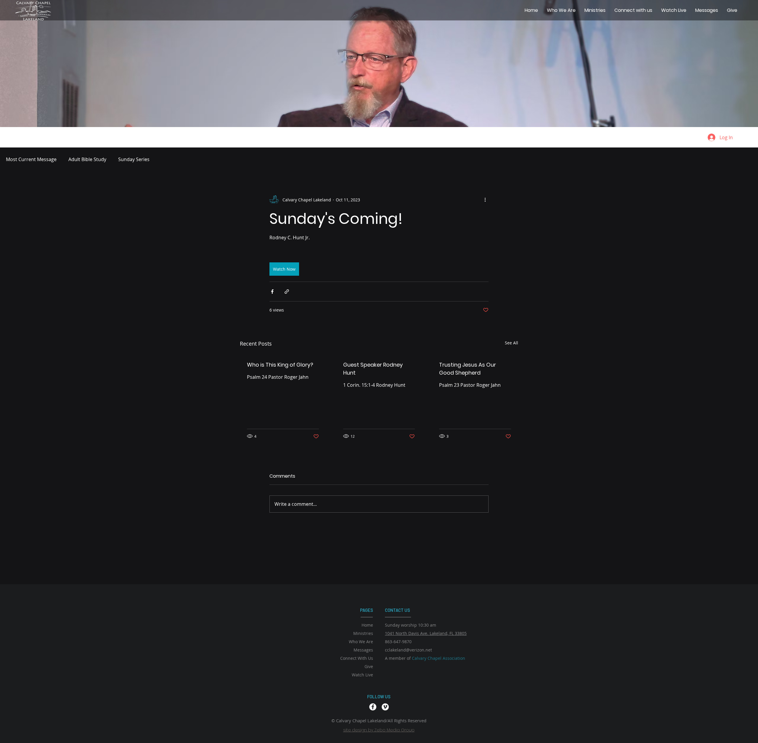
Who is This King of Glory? (280, 364)
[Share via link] (287, 291)
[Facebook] (372, 706)
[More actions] (485, 199)
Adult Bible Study (87, 159)
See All (511, 343)
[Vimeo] (385, 706)
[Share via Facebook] (272, 291)
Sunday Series (134, 159)
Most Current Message (31, 159)
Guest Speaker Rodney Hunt (373, 368)
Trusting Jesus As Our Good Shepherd (467, 368)
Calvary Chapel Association (438, 658)
